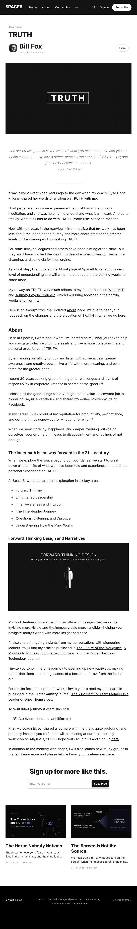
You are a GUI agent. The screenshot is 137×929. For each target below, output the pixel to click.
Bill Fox (30, 46)
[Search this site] (94, 7)
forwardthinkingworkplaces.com (65, 899)
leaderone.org (93, 899)
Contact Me (62, 7)
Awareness (15, 27)
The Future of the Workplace (99, 648)
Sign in (104, 7)
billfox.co (62, 719)
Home (33, 7)
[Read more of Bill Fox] (13, 48)
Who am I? (116, 290)
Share (122, 48)
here (115, 739)
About (46, 7)
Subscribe (121, 7)
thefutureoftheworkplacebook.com (69, 903)
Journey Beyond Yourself (35, 295)
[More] (76, 7)
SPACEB (14, 7)
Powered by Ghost (121, 899)
